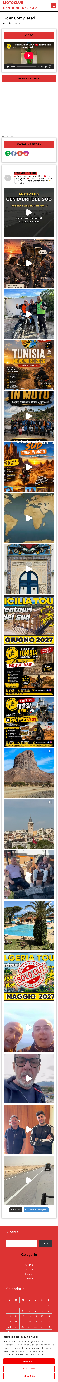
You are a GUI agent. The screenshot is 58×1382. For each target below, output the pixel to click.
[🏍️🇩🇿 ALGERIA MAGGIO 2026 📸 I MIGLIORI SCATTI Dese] (29, 925)
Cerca (45, 1243)
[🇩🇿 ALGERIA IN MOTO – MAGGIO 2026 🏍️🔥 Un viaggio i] (29, 518)
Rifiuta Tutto (29, 1376)
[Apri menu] (53, 6)
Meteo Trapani (7, 137)
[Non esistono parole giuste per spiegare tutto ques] (29, 1027)
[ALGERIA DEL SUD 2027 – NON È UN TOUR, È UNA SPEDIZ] (29, 773)
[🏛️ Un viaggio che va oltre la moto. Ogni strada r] (29, 569)
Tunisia (29, 1278)
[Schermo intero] (50, 66)
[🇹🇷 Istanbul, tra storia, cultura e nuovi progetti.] (29, 824)
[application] (29, 55)
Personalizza (29, 1368)
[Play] (8, 66)
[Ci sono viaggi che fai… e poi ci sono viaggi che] (29, 1078)
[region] (29, 1357)
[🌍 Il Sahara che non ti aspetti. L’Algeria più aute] (29, 467)
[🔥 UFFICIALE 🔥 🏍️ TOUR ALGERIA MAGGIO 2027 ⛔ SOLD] (29, 976)
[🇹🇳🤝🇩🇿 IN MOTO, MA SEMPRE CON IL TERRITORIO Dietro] (29, 314)
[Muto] (45, 66)
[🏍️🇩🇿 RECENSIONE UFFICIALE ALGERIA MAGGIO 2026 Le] (29, 874)
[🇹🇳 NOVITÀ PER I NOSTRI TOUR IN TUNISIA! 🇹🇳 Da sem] (29, 671)
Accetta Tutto (29, 1361)
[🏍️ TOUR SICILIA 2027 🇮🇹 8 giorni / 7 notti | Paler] (29, 620)
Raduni (29, 1274)
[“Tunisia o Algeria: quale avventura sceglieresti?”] (29, 416)
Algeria (29, 1264)
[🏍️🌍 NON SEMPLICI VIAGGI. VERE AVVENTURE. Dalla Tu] (29, 212)
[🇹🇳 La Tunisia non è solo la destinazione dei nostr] (29, 365)
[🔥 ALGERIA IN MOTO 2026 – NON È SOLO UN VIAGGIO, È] (29, 1129)
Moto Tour (29, 1269)
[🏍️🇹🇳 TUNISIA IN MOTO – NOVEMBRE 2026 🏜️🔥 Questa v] (29, 263)
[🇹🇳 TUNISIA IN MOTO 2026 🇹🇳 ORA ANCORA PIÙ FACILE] (29, 722)
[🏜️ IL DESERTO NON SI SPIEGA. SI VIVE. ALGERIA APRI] (29, 1180)
